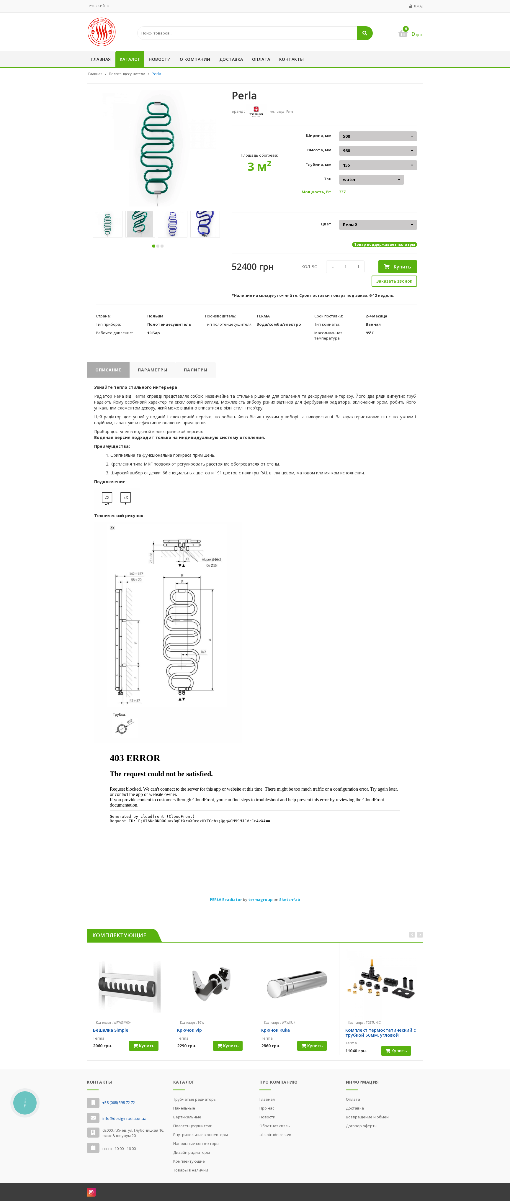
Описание (108, 370)
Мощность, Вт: (317, 191)
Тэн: (328, 178)
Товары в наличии (190, 1170)
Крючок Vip (189, 1030)
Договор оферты (361, 1125)
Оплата (261, 59)
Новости (160, 59)
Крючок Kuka (275, 1030)
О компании (195, 59)
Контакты (291, 59)
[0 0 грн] (398, 23)
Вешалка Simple (110, 1030)
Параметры (152, 370)
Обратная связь (274, 1125)
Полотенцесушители (127, 73)
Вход (418, 6)
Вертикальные (187, 1117)
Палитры (195, 370)
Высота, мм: (320, 150)
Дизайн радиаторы (191, 1152)
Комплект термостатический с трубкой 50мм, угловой (380, 1032)
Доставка (231, 59)
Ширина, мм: (319, 135)
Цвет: (327, 224)
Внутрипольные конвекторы (200, 1134)
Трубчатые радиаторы (195, 1099)
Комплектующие (189, 1161)
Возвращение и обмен (367, 1117)
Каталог (130, 59)
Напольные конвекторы (196, 1143)
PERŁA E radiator (226, 899)
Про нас (266, 1108)
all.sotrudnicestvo (275, 1134)
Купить (402, 266)
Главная (101, 59)
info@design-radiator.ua (124, 1118)
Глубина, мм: (319, 164)
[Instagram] (91, 1192)
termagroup (261, 899)
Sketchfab (289, 899)
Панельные (184, 1108)
